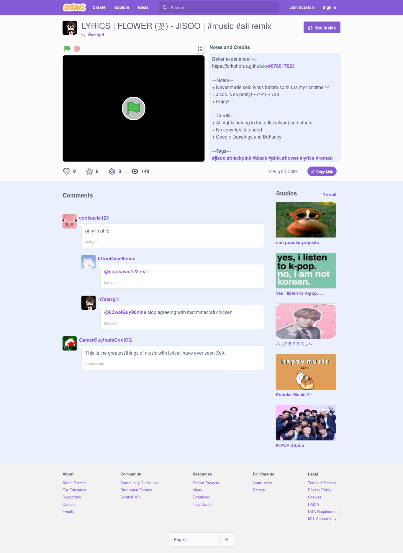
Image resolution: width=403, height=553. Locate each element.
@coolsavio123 (121, 271)
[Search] (165, 7)
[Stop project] (76, 48)
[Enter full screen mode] (200, 49)
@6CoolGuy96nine (125, 312)
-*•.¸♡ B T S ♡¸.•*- (294, 344)
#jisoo (219, 157)
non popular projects (297, 242)
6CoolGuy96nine (116, 258)
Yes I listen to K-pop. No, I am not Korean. (300, 293)
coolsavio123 (94, 217)
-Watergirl (95, 34)
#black (260, 157)
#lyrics (307, 157)
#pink (274, 157)
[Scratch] (74, 7)
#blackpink (239, 157)
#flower (290, 157)
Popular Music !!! (293, 394)
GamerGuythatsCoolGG (105, 339)
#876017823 (281, 65)
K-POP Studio (290, 445)
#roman (324, 157)
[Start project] (67, 48)
